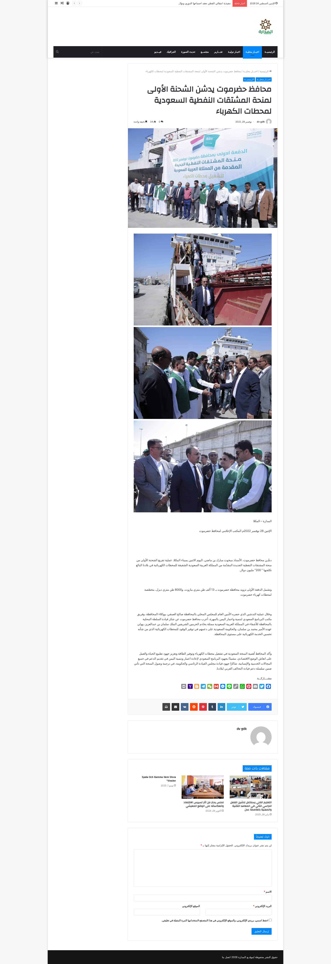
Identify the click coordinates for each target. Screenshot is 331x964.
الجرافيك (171, 51)
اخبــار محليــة (250, 71)
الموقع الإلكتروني (191, 906)
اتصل (228, 957)
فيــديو (157, 51)
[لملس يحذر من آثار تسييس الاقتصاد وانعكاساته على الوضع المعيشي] (203, 787)
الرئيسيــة (270, 51)
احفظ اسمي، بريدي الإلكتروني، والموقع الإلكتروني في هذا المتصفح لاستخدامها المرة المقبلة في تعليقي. (214, 920)
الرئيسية (264, 71)
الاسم (268, 891)
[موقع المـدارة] (266, 26)
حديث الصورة (188, 51)
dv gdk (261, 121)
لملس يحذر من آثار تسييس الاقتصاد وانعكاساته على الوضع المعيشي (204, 804)
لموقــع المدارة (246, 957)
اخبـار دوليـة (234, 51)
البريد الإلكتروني (262, 906)
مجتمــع (205, 51)
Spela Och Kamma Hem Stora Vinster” (159, 779)
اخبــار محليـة (252, 51)
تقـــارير (218, 51)
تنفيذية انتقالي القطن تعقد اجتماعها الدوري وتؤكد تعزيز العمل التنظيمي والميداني (187, 3)
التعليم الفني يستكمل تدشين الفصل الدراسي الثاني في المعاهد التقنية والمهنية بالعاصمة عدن (251, 806)
